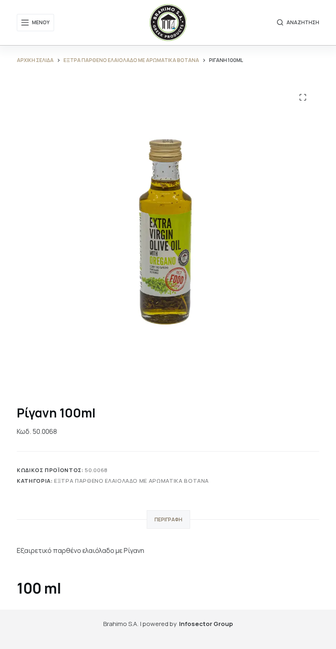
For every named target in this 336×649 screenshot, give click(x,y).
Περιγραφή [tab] (168, 519)
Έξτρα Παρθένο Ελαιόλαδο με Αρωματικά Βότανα (131, 480)
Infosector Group (206, 623)
